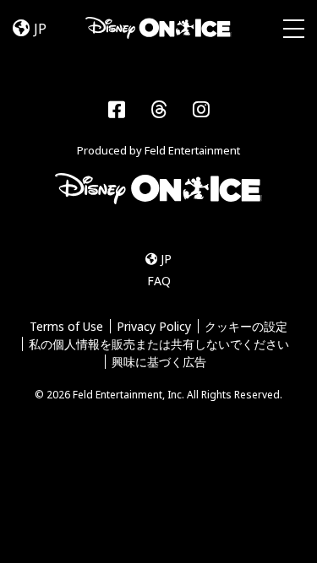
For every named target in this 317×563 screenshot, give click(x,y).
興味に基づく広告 (159, 362)
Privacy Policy (154, 326)
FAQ (159, 281)
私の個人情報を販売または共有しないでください (159, 344)
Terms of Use (66, 326)
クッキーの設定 (246, 326)
